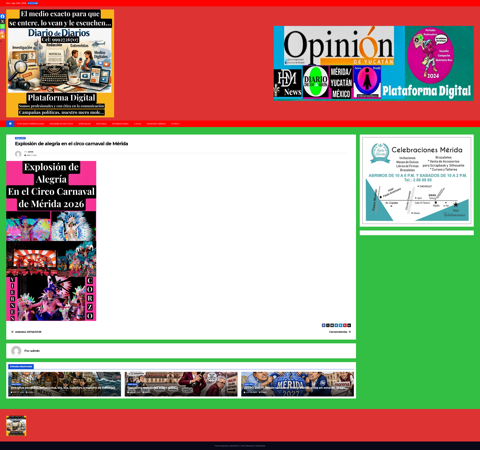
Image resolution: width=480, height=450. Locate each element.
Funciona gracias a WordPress (227, 446)
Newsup (249, 446)
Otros (175, 124)
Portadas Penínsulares (30, 124)
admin (31, 152)
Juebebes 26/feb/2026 (28, 331)
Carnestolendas (338, 331)
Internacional (120, 124)
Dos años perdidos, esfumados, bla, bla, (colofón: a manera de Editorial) (63, 387)
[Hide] (1, 41)
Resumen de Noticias (61, 124)
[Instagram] (2, 31)
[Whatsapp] (2, 26)
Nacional (101, 124)
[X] (2, 21)
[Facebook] (2, 16)
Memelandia (20, 138)
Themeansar (260, 446)
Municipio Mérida (156, 124)
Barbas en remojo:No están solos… (152, 387)
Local (137, 124)
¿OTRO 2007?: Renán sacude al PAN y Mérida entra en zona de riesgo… (295, 387)
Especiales (85, 124)
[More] (2, 36)
